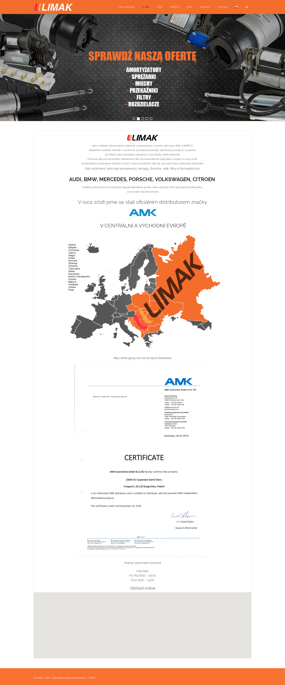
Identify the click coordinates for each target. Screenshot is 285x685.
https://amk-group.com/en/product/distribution (142, 358)
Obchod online (142, 588)
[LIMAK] (54, 6)
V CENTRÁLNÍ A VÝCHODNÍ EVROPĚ (143, 225)
